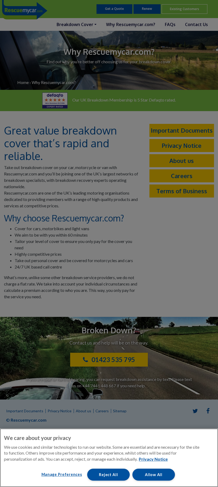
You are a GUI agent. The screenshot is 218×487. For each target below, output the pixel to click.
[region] (109, 458)
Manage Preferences (61, 474)
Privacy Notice (153, 458)
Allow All (153, 474)
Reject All (108, 474)
